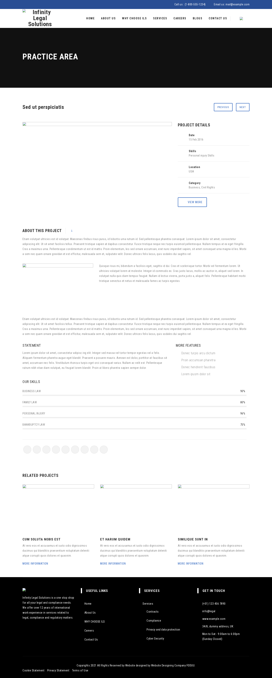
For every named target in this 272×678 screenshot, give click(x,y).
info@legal (208, 611)
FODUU (191, 665)
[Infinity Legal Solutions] (40, 18)
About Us (108, 18)
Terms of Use (80, 670)
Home (90, 18)
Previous (223, 107)
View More (195, 202)
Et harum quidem (115, 539)
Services (160, 18)
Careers (179, 18)
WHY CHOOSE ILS (134, 18)
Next (243, 107)
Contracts (153, 611)
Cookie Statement (33, 670)
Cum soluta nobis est (42, 539)
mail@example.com (237, 4)
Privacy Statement (58, 670)
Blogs (198, 18)
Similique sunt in (193, 539)
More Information (36, 563)
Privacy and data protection (163, 629)
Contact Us (218, 18)
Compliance (154, 620)
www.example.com (214, 618)
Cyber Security (155, 638)
